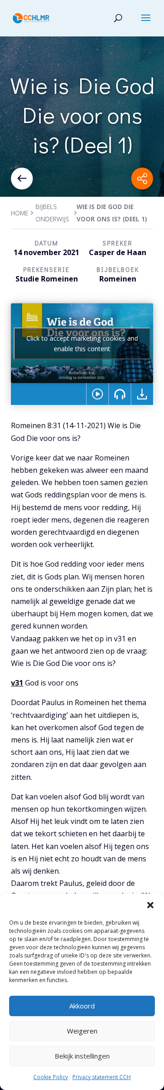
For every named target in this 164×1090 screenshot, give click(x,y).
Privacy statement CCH (101, 1077)
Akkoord (82, 1005)
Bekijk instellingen (82, 1055)
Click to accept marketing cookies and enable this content (82, 343)
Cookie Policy (50, 1077)
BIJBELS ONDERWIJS (52, 212)
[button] (150, 905)
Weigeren (82, 1030)
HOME (19, 213)
